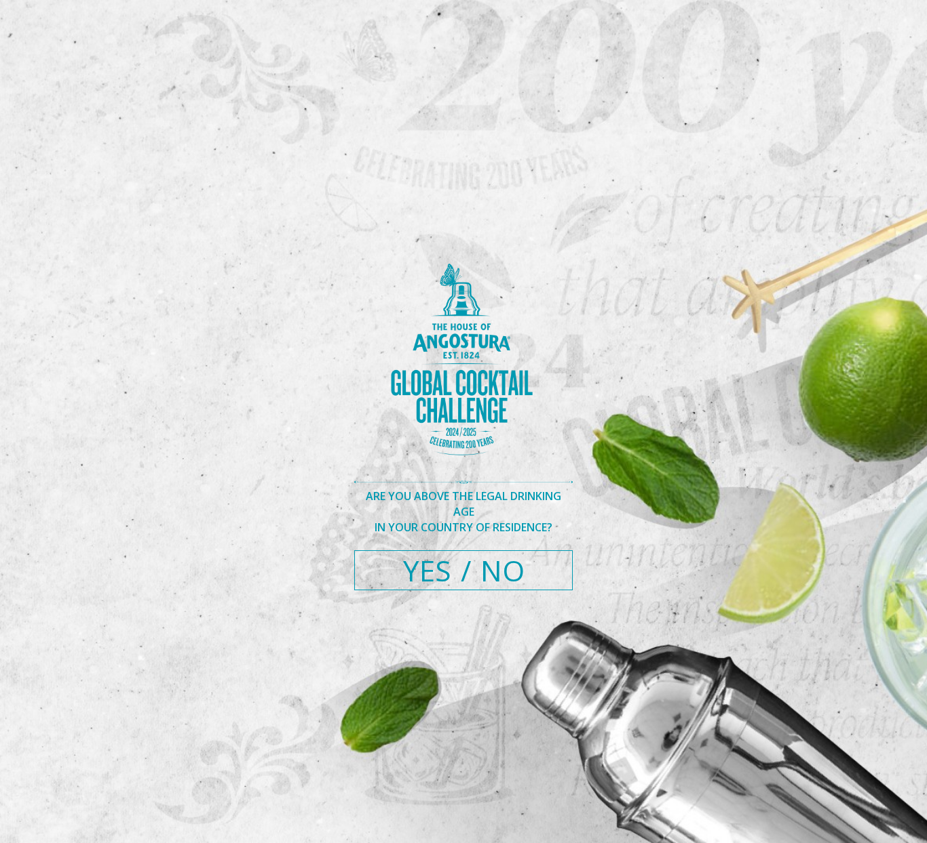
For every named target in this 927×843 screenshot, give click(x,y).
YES (427, 570)
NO (502, 570)
